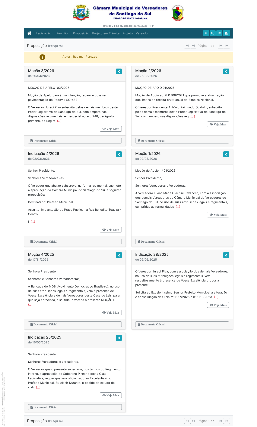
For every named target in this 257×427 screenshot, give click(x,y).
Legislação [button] (43, 33)
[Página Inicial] (29, 33)
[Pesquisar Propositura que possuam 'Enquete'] (219, 33)
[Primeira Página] (187, 45)
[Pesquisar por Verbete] (213, 33)
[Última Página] (227, 45)
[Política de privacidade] (226, 33)
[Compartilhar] (119, 71)
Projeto (127, 33)
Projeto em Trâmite (105, 33)
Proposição (81, 33)
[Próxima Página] (221, 45)
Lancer (4, 398)
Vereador (142, 33)
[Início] (206, 33)
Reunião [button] (62, 33)
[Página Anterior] (193, 45)
